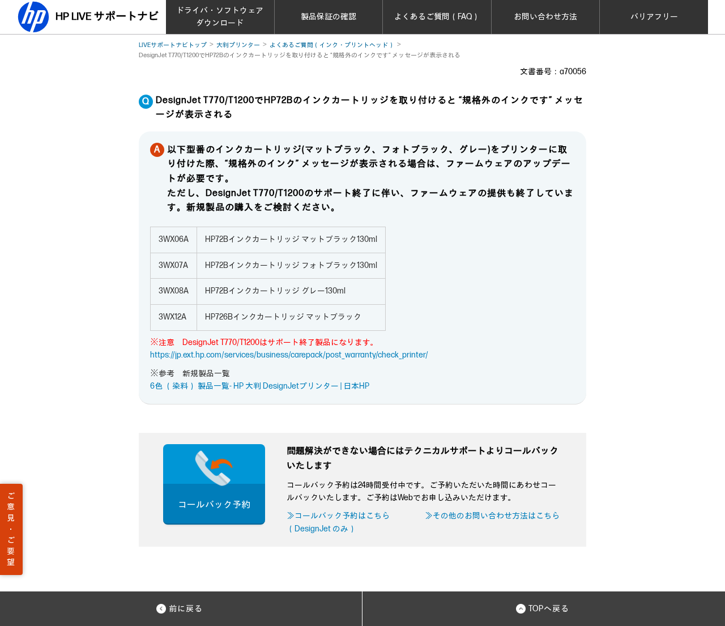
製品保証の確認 (328, 17)
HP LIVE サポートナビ (107, 16)
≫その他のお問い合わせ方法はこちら (492, 516)
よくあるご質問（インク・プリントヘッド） (332, 45)
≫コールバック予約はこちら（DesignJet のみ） (338, 522)
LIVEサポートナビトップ (173, 45)
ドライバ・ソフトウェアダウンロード (219, 17)
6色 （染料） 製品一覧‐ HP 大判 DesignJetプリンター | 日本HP (259, 386)
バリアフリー (654, 17)
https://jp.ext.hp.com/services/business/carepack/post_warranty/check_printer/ (289, 355)
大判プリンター (238, 45)
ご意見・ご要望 (11, 529)
